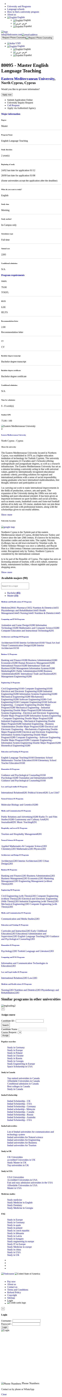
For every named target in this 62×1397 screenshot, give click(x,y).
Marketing (8, 671)
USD (18, 43)
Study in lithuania (15, 1233)
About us (11, 14)
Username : (6, 1320)
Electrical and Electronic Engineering (22, 691)
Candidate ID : (8, 1021)
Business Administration (42, 660)
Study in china (14, 1249)
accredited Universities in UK (21, 1160)
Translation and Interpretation (36, 778)
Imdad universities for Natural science (25, 1137)
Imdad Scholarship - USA (19, 1103)
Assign (5, 1035)
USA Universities (15, 1177)
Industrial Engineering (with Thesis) (38, 901)
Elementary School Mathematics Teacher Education (27, 759)
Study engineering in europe (20, 1241)
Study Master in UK (16, 1162)
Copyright (12, 1295)
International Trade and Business (39, 673)
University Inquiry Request (20, 102)
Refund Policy (14, 1292)
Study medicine (14, 1200)
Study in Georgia (15, 1061)
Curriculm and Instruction (16, 931)
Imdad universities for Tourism (21, 1145)
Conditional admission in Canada (23, 1083)
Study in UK (13, 1255)
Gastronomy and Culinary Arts (32, 819)
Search (5, 1025)
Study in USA (14, 1252)
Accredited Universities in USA (22, 1180)
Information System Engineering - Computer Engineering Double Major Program (31, 717)
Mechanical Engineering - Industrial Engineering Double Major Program (25, 709)
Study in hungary (15, 1238)
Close (4, 1394)
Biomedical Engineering (15, 745)
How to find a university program (23, 12)
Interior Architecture (32, 642)
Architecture (10, 642)
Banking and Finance (14, 660)
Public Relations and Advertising (20, 816)
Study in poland (14, 1228)
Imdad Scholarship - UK (19, 1101)
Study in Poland (14, 1053)
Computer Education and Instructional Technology (27, 630)
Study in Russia (14, 1058)
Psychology (10, 778)
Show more (6, 514)
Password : (6, 1324)
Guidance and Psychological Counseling (23, 775)
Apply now (6, 95)
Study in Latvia (14, 1236)
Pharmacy (25, 607)
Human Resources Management (36, 663)
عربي (24, 23)
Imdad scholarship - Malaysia (21, 1109)
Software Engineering (33, 699)
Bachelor (13, 593)
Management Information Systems (35, 668)
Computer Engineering (38, 688)
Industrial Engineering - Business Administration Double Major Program (27, 725)
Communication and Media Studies (20, 919)
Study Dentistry (14, 1205)
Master (12, 595)
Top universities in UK (18, 1165)
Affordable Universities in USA (22, 1185)
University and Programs (19, 6)
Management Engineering (16, 676)
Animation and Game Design (18, 625)
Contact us (12, 1287)
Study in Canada (15, 1089)
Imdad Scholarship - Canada (20, 1112)
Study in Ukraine (15, 1055)
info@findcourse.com (11, 34)
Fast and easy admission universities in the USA (30, 1182)
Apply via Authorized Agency (21, 108)
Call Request (13, 105)
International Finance (14, 665)
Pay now (11, 1281)
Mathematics (25, 849)
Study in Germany (16, 1047)
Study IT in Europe (16, 1244)
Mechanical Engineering (16, 696)
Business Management (14, 878)
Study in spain (14, 1225)
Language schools (15, 9)
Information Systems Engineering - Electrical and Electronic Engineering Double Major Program (30, 713)
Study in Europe (15, 1050)
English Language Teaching (17, 757)
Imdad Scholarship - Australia (21, 1117)
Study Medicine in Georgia (20, 1208)
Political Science (38, 792)
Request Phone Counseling (14, 37)
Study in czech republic (18, 1230)
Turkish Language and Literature (36, 951)
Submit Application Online (20, 100)
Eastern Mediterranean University (27, 79)
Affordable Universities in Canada (23, 1081)
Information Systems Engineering (38, 694)
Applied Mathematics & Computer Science (24, 846)
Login (4, 1327)
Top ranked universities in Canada (23, 1078)
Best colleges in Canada (18, 1086)
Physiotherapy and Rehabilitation (20, 610)
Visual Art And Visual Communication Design (30, 644)
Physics (40, 849)
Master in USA (14, 1188)
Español (27, 26)
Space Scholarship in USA (20, 1066)
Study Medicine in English (20, 1202)
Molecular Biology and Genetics (19, 804)
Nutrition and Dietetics (27, 990)
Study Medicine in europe (19, 1247)
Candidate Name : (9, 1029)
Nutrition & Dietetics (46, 607)
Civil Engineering (13, 688)
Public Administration (30, 671)
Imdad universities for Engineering (23, 1140)
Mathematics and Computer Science (39, 628)
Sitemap (11, 1298)
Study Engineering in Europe (21, 1063)
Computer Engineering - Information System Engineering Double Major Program (31, 741)
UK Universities (15, 1157)
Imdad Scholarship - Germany (21, 1106)
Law (54, 792)
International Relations (14, 792)
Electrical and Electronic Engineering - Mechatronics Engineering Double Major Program (29, 729)
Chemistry (8, 849)
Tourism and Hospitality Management (21, 834)
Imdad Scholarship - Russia (20, 1114)
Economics (9, 663)
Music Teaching (27, 822)
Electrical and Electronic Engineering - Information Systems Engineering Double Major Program (30, 735)
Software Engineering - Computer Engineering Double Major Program (28, 705)
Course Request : (9, 1032)
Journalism (9, 822)
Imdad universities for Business (22, 1142)
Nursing (27, 613)
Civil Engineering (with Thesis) (19, 896)
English (21, 17)
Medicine (9, 607)
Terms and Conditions (17, 1289)
